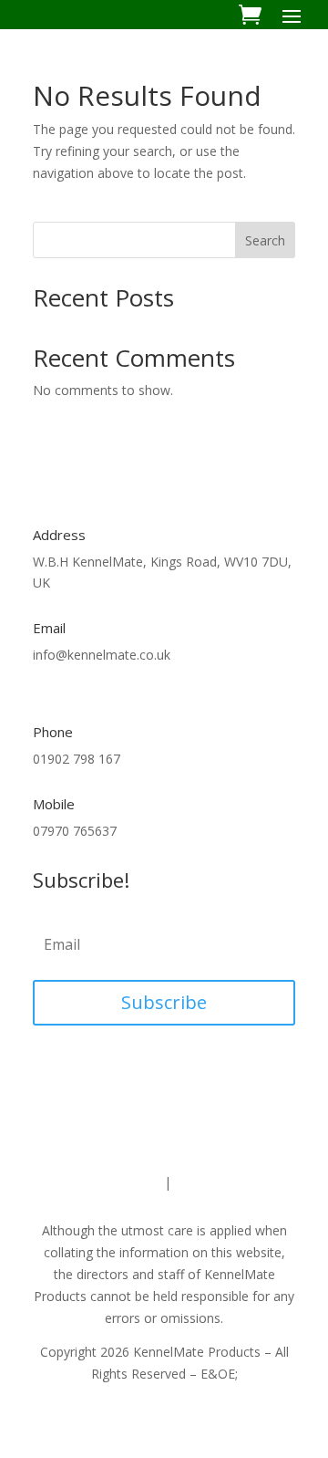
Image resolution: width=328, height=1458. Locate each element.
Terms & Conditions (101, 1182)
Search (265, 240)
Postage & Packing (231, 1182)
